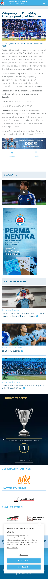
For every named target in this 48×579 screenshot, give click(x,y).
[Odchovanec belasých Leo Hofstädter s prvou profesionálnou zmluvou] (24, 297)
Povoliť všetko (23, 567)
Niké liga (16, 310)
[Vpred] (45, 438)
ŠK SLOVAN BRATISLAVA (19, 2)
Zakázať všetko (24, 561)
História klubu (24, 460)
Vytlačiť (36, 156)
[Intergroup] (12, 518)
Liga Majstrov (18, 347)
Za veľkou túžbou (11, 351)
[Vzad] (3, 438)
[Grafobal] (24, 499)
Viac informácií (12, 547)
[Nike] (24, 480)
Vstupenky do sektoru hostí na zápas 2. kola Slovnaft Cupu (23, 386)
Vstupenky (17, 382)
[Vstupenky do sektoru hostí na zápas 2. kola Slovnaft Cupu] (24, 369)
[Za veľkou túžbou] (24, 334)
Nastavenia (24, 555)
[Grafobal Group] (36, 518)
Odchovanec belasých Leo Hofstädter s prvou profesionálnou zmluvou (23, 314)
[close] (39, 524)
